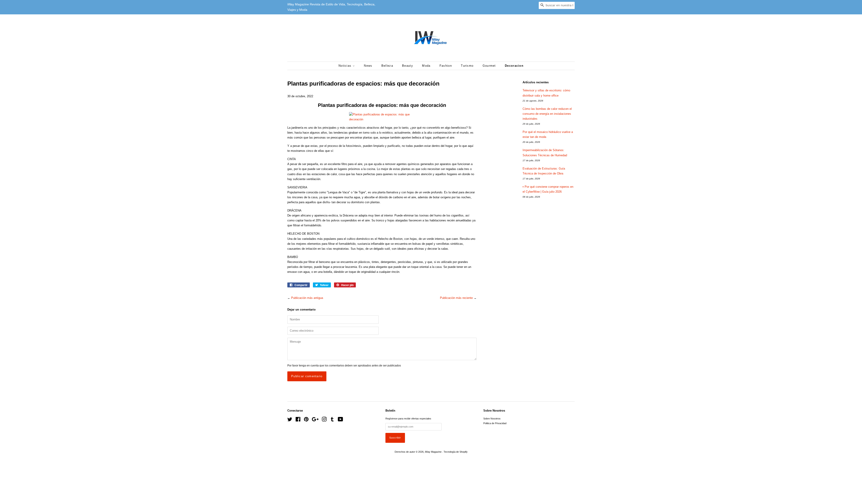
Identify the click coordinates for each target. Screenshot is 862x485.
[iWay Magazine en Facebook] (298, 420)
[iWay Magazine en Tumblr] (332, 420)
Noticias (346, 65)
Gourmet (489, 65)
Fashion (446, 65)
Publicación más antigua (307, 298)
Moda (426, 65)
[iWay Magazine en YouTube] (340, 420)
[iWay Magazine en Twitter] (289, 420)
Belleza (387, 65)
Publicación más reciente (456, 298)
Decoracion (514, 65)
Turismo (467, 65)
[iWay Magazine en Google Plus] (315, 420)
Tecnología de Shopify (456, 451)
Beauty (407, 65)
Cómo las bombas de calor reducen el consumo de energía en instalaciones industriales (547, 113)
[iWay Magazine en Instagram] (324, 420)
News (368, 65)
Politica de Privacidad (494, 423)
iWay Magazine (433, 451)
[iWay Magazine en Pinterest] (306, 420)
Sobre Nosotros (492, 418)
